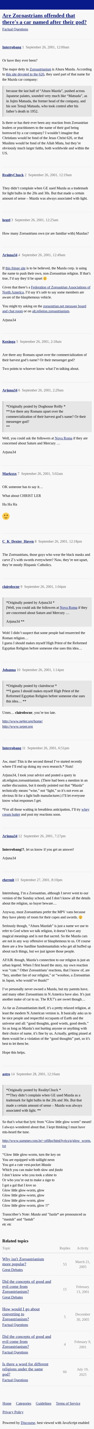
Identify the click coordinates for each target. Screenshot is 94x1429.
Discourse (28, 1423)
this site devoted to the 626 (25, 74)
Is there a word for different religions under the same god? (25, 1369)
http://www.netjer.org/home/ (22, 721)
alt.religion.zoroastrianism (50, 311)
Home (7, 1403)
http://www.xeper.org (17, 726)
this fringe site (15, 268)
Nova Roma (63, 438)
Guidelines (43, 1403)
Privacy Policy (13, 1412)
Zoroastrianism (40, 69)
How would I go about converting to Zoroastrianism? (21, 1314)
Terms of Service (68, 1403)
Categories (23, 1403)
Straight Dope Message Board (24, 5)
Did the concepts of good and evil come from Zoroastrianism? (26, 1286)
